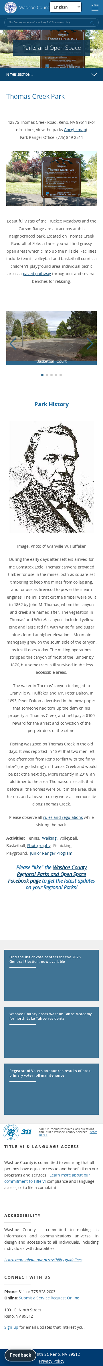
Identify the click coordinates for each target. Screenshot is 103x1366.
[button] (90, 343)
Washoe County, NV (32, 8)
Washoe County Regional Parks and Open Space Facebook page (47, 874)
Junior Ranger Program (51, 853)
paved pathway (37, 273)
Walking (49, 838)
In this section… (19, 74)
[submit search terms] (91, 23)
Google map (75, 129)
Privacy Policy (51, 1361)
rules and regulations (63, 817)
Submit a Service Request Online (49, 1298)
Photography (38, 845)
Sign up (11, 1327)
